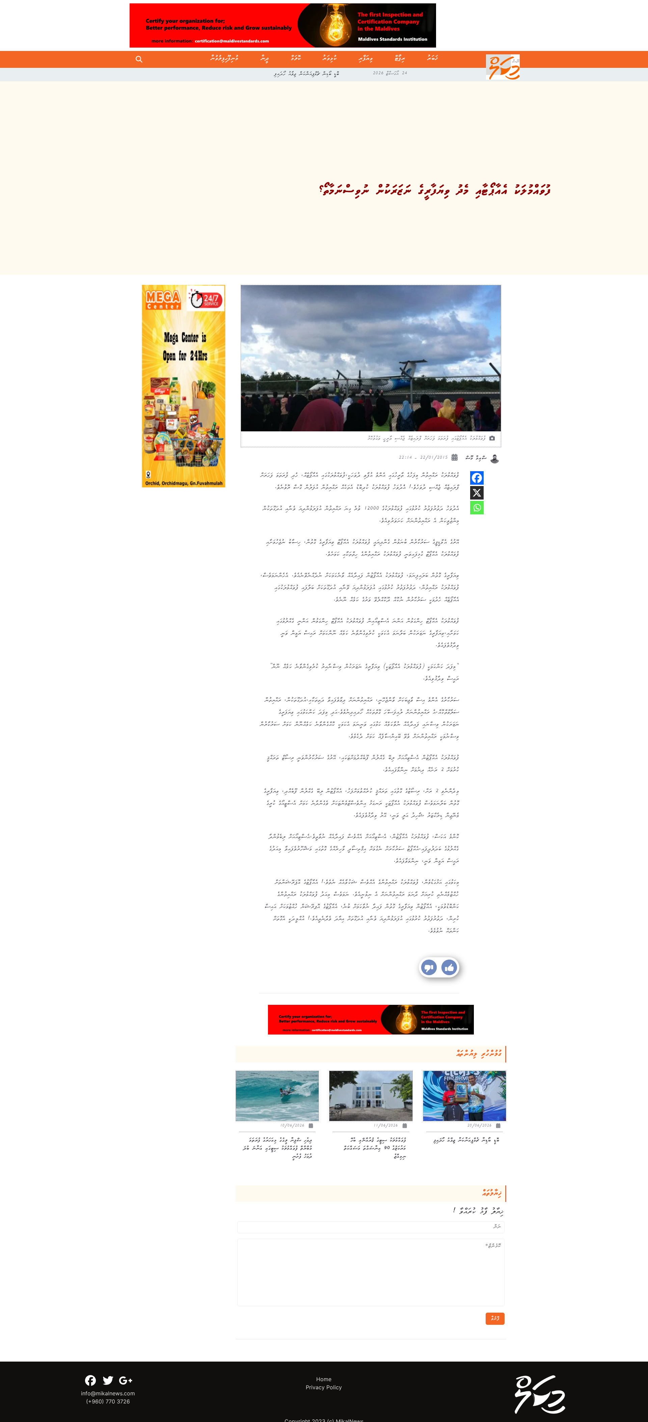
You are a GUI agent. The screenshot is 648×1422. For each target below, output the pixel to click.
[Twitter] (108, 1380)
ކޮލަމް (296, 59)
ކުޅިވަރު (330, 59)
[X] (477, 493)
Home (323, 1379)
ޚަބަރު (432, 59)
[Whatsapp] (477, 507)
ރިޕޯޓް (400, 59)
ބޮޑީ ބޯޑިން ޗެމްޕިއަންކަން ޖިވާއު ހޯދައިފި (306, 75)
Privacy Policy (324, 1387)
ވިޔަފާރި (366, 59)
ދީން (265, 59)
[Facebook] (477, 478)
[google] (125, 1380)
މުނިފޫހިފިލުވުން (224, 59)
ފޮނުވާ (495, 1319)
